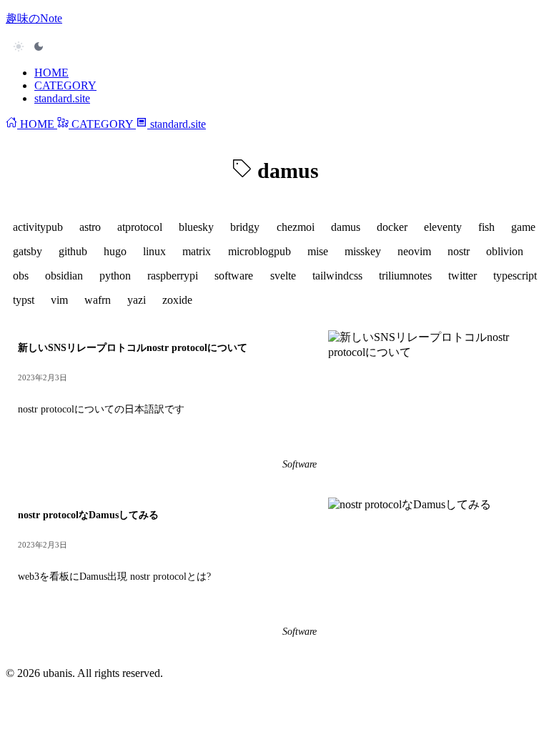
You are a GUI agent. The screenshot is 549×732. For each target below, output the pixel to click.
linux (154, 251)
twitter (462, 275)
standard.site (62, 98)
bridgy (244, 227)
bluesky (196, 227)
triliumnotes (405, 275)
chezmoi (296, 227)
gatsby (27, 251)
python (115, 275)
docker (392, 227)
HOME (51, 72)
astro (90, 227)
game (523, 227)
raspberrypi (172, 275)
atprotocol (139, 227)
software (233, 275)
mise (317, 251)
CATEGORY (65, 85)
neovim (414, 251)
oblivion (504, 251)
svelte (283, 275)
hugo (115, 251)
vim (59, 300)
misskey (363, 251)
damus (345, 227)
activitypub (38, 227)
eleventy (443, 227)
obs (21, 275)
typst (23, 300)
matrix (196, 251)
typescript (515, 275)
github (73, 251)
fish (486, 227)
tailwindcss (337, 275)
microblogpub (259, 251)
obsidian (64, 275)
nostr (458, 251)
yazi (136, 300)
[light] (28, 46)
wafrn (97, 300)
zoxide (177, 300)
